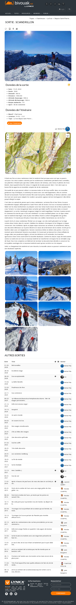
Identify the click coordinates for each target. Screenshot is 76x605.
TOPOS (16, 13)
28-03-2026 (6, 372)
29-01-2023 (6, 427)
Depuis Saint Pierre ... (62, 18)
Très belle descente (18, 448)
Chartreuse (40, 18)
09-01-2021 (6, 477)
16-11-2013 (6, 503)
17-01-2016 (6, 482)
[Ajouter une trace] (13, 28)
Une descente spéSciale (20, 437)
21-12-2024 (6, 405)
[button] (38, 151)
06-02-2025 (6, 399)
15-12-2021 (6, 466)
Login (62, 9)
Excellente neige (17, 371)
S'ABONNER (60, 593)
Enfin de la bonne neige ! (20, 404)
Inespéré (15, 409)
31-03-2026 (6, 366)
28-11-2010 (6, 557)
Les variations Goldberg (20, 454)
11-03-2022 (6, 438)
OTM (69, 173)
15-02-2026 (6, 383)
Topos (31, 18)
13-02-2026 (6, 388)
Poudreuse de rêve (18, 387)
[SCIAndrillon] (38, 55)
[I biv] (6, 33)
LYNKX (7, 588)
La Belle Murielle (17, 382)
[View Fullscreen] (7, 141)
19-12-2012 (6, 516)
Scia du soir (15, 476)
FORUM (45, 13)
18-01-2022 (6, 460)
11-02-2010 (6, 564)
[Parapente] (63, 4)
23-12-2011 (6, 523)
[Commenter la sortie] (6, 28)
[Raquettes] (51, 4)
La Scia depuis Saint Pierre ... (23, 119)
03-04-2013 (6, 509)
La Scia (49, 18)
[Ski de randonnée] (55, 4)
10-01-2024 (6, 416)
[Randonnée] (47, 4)
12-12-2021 (6, 471)
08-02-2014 (6, 496)
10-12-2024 (6, 410)
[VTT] (59, 4)
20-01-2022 (6, 455)
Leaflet (64, 173)
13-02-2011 (6, 537)
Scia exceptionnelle (18, 376)
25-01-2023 (6, 433)
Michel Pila (61, 129)
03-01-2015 (6, 489)
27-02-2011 (6, 530)
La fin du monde (17, 459)
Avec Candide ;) (17, 470)
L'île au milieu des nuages (20, 432)
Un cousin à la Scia (18, 420)
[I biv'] (16, 28)
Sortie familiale (17, 465)
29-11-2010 (6, 550)
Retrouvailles (16, 365)
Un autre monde (17, 415)
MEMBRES (36, 13)
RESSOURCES (26, 13)
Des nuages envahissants (20, 426)
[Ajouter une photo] (9, 28)
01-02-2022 (6, 444)
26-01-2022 (6, 449)
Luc (65, 377)
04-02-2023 (6, 421)
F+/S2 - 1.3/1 (20, 116)
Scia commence (17, 393)
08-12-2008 (6, 571)
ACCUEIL (8, 13)
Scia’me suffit (16, 443)
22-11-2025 (6, 394)
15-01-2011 (6, 543)
